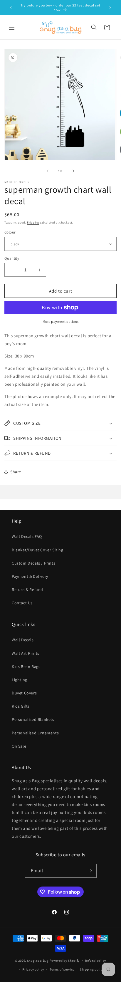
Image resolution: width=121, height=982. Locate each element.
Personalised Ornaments (35, 733)
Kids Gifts (21, 706)
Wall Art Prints (25, 653)
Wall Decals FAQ (27, 536)
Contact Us (22, 602)
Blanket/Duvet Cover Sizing (37, 550)
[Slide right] (73, 170)
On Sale (19, 746)
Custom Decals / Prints (33, 563)
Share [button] (15, 471)
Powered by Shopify (65, 960)
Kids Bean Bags (26, 666)
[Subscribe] (89, 871)
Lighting (19, 679)
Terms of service (62, 969)
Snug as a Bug (38, 960)
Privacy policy (33, 969)
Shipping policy (92, 969)
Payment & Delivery (30, 576)
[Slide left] (47, 170)
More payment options (61, 321)
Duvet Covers (24, 693)
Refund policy (95, 961)
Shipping (33, 222)
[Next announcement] (110, 7)
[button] (11, 27)
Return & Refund (27, 589)
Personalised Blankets (33, 719)
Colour (9, 232)
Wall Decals (23, 639)
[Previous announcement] (10, 7)
